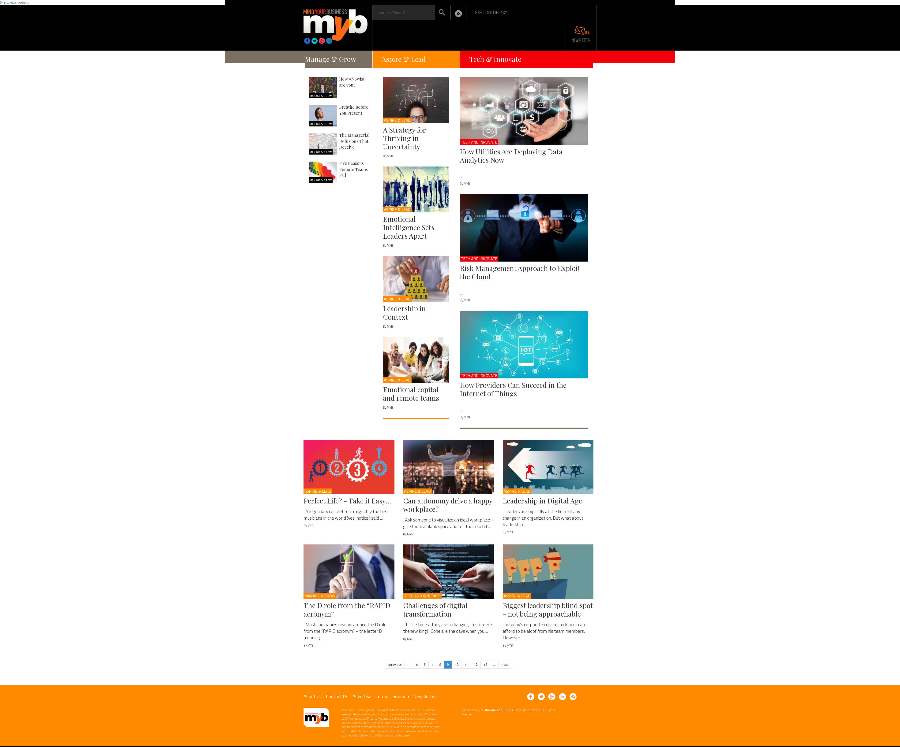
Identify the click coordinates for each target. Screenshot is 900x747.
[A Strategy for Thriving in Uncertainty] (416, 100)
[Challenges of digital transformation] (448, 571)
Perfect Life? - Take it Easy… (347, 500)
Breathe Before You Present (353, 110)
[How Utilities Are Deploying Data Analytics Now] (524, 111)
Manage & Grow (330, 59)
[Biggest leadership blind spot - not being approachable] (548, 571)
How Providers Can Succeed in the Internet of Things (513, 389)
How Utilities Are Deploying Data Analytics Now (511, 156)
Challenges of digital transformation (435, 609)
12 (476, 664)
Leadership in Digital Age (542, 500)
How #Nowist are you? (352, 82)
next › (505, 664)
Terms (382, 696)
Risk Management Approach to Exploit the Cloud (520, 272)
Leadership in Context (404, 313)
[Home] (336, 23)
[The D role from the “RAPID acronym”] (349, 571)
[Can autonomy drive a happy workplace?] (448, 467)
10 (456, 664)
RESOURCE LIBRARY (491, 12)
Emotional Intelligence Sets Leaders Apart (408, 227)
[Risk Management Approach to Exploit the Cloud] (524, 228)
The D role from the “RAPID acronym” (347, 609)
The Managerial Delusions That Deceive (354, 141)
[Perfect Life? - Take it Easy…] (349, 467)
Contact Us (337, 696)
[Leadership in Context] (416, 279)
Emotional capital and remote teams (411, 394)
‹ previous (395, 664)
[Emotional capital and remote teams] (416, 360)
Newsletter (424, 696)
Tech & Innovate (495, 59)
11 (466, 664)
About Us (313, 696)
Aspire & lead (397, 120)
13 (485, 664)
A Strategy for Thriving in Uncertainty (404, 138)
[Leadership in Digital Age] (548, 467)
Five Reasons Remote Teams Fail (353, 169)
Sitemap (401, 696)
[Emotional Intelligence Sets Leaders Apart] (416, 189)
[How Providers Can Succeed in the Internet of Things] (524, 344)
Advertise (361, 696)
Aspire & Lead (404, 59)
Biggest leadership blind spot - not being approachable (548, 609)
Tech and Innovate (479, 142)
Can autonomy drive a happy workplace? (447, 505)
